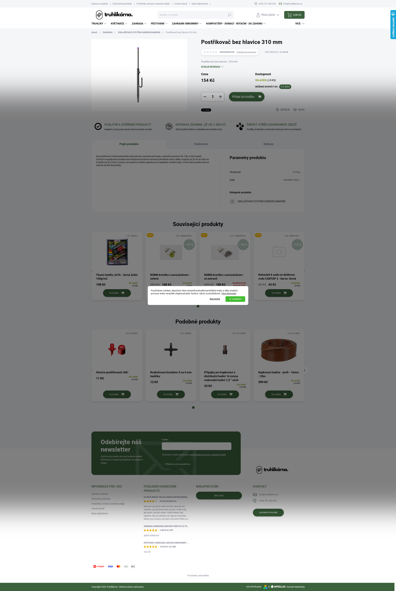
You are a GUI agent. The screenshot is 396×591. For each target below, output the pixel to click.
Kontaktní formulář (268, 512)
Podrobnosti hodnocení (246, 52)
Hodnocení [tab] (201, 144)
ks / (218, 495)
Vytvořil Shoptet (253, 586)
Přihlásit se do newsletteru (177, 464)
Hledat (229, 15)
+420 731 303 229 (268, 500)
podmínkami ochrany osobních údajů (208, 454)
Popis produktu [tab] (128, 144)
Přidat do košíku (243, 97)
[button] (198, 306)
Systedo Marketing (296, 586)
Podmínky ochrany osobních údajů (153, 3)
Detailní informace (210, 67)
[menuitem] (99, 23)
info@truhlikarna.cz (268, 494)
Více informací (229, 293)
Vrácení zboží (180, 3)
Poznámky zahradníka (198, 575)
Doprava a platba (99, 3)
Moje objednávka (200, 3)
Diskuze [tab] (269, 144)
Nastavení (215, 299)
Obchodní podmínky (122, 3)
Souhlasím (236, 299)
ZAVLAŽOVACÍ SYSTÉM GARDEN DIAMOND (261, 201)
